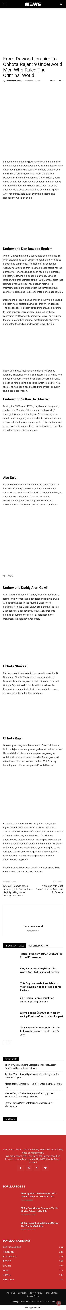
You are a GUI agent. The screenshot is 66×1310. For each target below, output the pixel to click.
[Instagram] (29, 1168)
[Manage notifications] (58, 1303)
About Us (11, 1293)
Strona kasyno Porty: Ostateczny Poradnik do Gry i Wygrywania (29, 1104)
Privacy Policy (36, 1293)
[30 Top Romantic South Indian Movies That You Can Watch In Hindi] (10, 1226)
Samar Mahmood (13, 80)
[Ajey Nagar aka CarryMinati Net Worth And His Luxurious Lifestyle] (10, 972)
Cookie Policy (33, 1296)
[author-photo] (33, 922)
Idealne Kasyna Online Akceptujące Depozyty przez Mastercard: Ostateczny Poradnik (29, 1095)
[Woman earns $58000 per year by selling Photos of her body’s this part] (10, 1016)
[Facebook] (20, 1168)
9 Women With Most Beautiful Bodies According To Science (49, 889)
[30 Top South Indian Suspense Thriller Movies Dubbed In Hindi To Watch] (10, 1212)
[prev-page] (5, 1042)
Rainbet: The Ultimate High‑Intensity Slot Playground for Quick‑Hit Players (32, 1076)
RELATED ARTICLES (14, 945)
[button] (61, 4)
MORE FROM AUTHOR (38, 945)
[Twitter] (45, 1168)
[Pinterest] (37, 1168)
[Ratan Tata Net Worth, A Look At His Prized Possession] (10, 957)
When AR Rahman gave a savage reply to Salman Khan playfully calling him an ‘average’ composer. (17, 891)
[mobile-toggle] (5, 4)
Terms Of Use (51, 1293)
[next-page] (10, 1042)
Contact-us (22, 1293)
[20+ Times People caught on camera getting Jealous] (10, 1001)
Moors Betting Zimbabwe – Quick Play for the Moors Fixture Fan (33, 1085)
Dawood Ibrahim (19, 255)
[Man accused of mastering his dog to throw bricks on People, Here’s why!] (10, 1031)
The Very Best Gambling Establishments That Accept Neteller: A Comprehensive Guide (30, 1066)
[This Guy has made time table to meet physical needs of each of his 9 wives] (10, 987)
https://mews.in (33, 931)
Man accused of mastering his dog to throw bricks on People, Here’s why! (40, 1031)
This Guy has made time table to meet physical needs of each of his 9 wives (40, 987)
